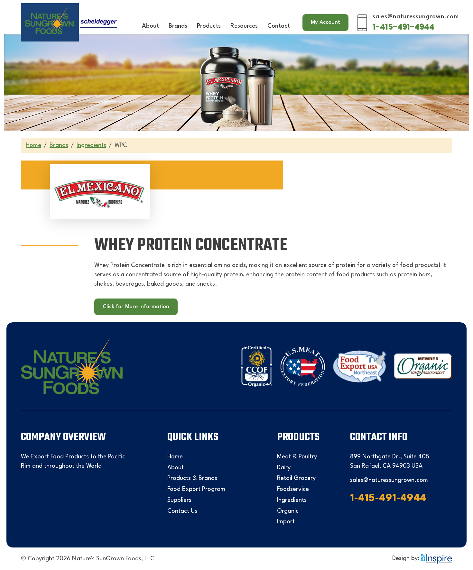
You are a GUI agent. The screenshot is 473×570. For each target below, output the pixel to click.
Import (286, 522)
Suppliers (179, 500)
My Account (325, 22)
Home (33, 145)
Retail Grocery (296, 478)
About (150, 26)
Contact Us (182, 511)
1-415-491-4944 (403, 27)
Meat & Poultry (297, 457)
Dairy (284, 468)
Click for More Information (136, 306)
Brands (178, 26)
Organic (288, 511)
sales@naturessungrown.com (416, 17)
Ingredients (91, 145)
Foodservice (293, 489)
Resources (244, 26)
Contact (278, 26)
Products (209, 26)
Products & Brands (192, 478)
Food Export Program (196, 489)
